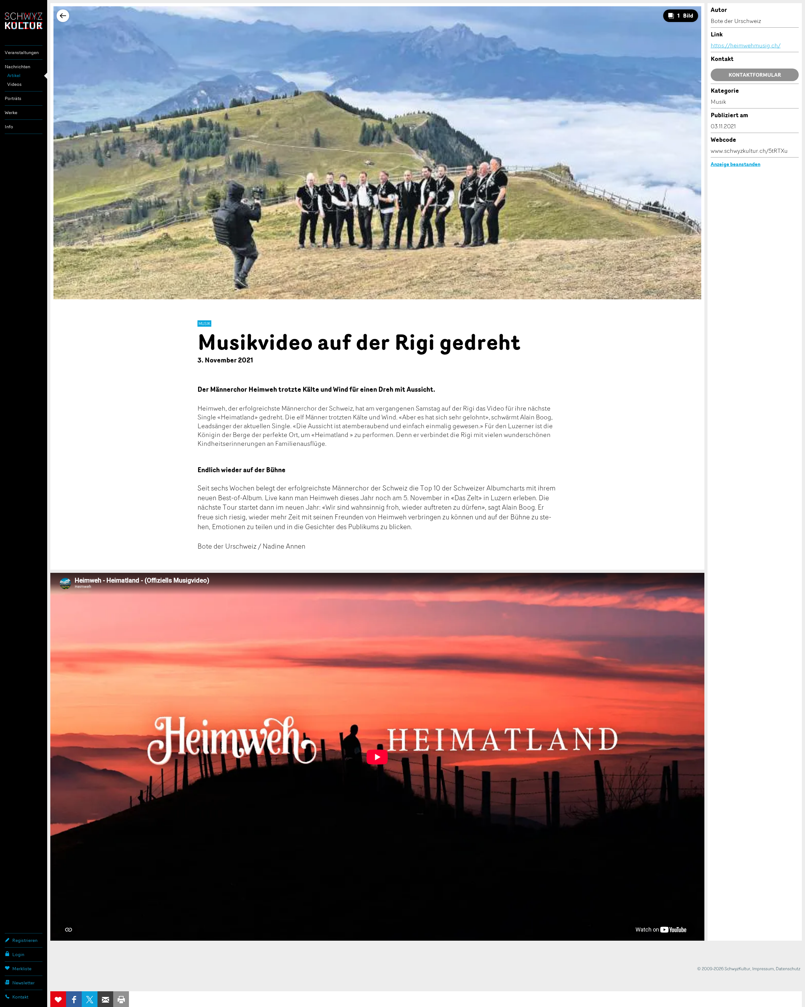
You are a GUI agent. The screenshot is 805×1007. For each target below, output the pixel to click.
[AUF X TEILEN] (89, 999)
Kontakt (20, 996)
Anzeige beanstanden (735, 164)
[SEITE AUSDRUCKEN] (121, 999)
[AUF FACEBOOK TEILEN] (74, 999)
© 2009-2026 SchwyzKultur (723, 968)
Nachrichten (17, 66)
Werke (11, 112)
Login (18, 954)
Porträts (13, 98)
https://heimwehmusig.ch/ (745, 45)
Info (9, 126)
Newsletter (23, 982)
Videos (14, 84)
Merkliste (21, 968)
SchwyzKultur (23, 21)
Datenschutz (788, 968)
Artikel (13, 75)
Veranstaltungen (22, 52)
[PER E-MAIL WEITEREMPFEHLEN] (105, 999)
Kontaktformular (755, 75)
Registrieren (24, 940)
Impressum (763, 968)
